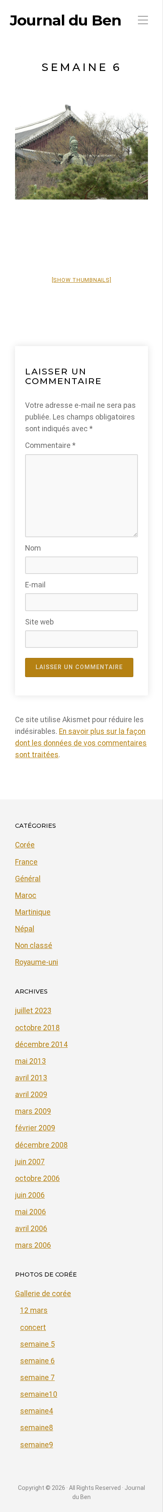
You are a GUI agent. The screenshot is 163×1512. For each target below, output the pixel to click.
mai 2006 (30, 1212)
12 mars (34, 1310)
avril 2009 (31, 1094)
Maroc (25, 895)
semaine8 (36, 1428)
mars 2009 (33, 1111)
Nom (33, 548)
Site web (39, 622)
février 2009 (35, 1128)
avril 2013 (31, 1078)
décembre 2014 (41, 1044)
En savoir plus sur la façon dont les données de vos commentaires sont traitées (81, 743)
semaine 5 (37, 1344)
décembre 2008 (41, 1145)
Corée (25, 845)
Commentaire (50, 445)
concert (33, 1327)
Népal (24, 929)
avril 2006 (31, 1228)
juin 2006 (30, 1195)
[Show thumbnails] (82, 280)
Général (28, 879)
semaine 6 (37, 1361)
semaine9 (36, 1445)
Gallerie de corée (43, 1293)
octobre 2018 (37, 1028)
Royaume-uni (36, 962)
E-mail (35, 585)
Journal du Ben (65, 20)
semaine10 (38, 1394)
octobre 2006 (37, 1178)
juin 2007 (30, 1162)
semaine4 (36, 1411)
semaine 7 (37, 1377)
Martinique (33, 912)
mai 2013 (30, 1061)
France (26, 862)
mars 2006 (33, 1245)
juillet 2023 (33, 1010)
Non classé (33, 945)
